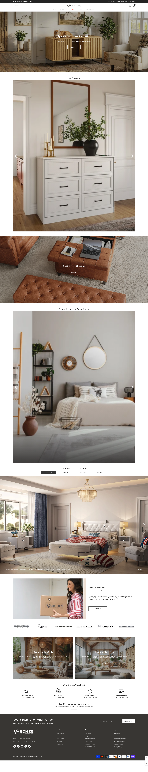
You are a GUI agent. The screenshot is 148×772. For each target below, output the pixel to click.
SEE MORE (74, 272)
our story (98, 609)
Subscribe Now (128, 721)
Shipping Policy (120, 1)
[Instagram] (18, 746)
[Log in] (130, 6)
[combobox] (21, 5)
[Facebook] (14, 746)
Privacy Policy (111, 1)
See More (139, 569)
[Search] (31, 5)
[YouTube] (29, 746)
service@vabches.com (23, 738)
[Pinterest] (22, 746)
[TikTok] (25, 746)
